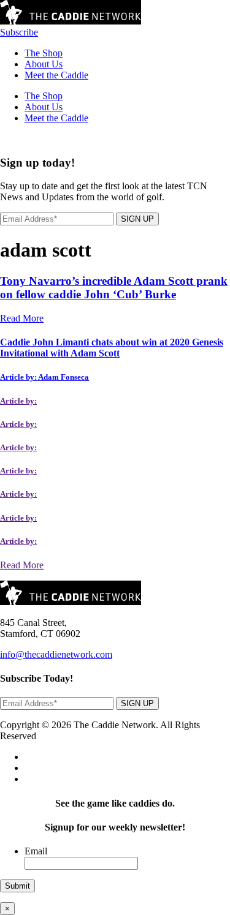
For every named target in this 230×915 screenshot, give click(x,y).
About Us (44, 64)
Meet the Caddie (56, 75)
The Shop (44, 53)
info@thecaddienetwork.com (56, 654)
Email (36, 851)
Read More (22, 318)
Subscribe (19, 32)
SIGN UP (137, 219)
